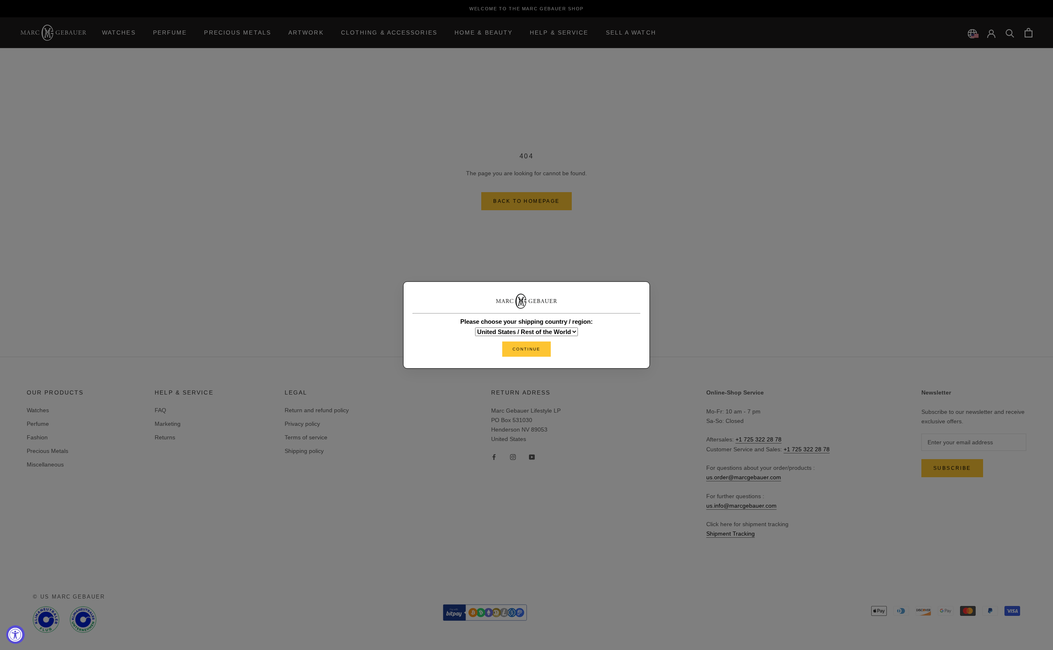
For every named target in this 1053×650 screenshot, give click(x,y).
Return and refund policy (317, 410)
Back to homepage (526, 201)
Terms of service (306, 437)
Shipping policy (304, 451)
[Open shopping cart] (1028, 32)
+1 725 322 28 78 (758, 439)
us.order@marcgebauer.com (743, 477)
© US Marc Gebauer (69, 597)
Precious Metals (237, 32)
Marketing (168, 423)
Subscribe (952, 468)
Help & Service (559, 32)
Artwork (306, 32)
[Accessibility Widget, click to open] (15, 634)
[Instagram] (513, 457)
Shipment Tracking (730, 533)
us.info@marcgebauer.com (741, 505)
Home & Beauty (484, 32)
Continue (526, 349)
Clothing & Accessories (389, 32)
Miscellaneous (45, 464)
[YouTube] (532, 457)
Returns (165, 437)
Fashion (37, 437)
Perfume (170, 32)
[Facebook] (494, 457)
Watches (119, 32)
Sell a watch (631, 32)
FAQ (160, 410)
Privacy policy (302, 423)
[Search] (1010, 32)
